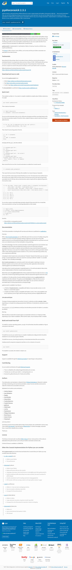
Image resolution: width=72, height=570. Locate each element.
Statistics (37, 532)
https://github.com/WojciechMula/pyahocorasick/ (20, 81)
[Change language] (68, 3)
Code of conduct (63, 530)
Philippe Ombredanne (31, 382)
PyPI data (55, 42)
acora (5, 495)
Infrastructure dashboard (38, 529)
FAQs (24, 535)
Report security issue (64, 528)
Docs (52, 3)
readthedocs (43, 231)
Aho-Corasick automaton (12, 237)
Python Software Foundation (8, 528)
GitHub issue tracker (22, 359)
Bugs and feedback (52, 528)
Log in (57, 3)
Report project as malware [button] (61, 120)
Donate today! (5, 536)
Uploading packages (27, 528)
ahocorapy (6, 465)
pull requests (11, 426)
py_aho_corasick (8, 456)
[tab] (6, 29)
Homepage (56, 36)
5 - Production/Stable (59, 102)
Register (63, 3)
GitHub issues (26, 426)
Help (48, 3)
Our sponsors (38, 535)
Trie (47, 273)
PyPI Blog (37, 527)
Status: (8, 533)
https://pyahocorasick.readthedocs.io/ (28, 88)
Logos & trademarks (39, 534)
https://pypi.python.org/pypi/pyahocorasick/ (17, 83)
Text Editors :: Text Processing (61, 116)
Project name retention (26, 533)
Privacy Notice (63, 532)
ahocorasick (7, 506)
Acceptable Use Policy (63, 534)
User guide (25, 530)
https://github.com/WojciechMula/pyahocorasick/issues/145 (16, 70)
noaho (5, 484)
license (5, 50)
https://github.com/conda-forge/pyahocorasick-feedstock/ (25, 85)
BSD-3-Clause (24, 439)
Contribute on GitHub (51, 531)
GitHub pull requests (25, 367)
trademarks (30, 567)
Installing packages (27, 527)
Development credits (52, 537)
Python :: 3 (56, 108)
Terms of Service (63, 527)
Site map (65, 567)
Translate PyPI (51, 533)
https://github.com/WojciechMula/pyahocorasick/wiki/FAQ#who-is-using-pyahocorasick (25, 223)
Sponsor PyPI (50, 535)
